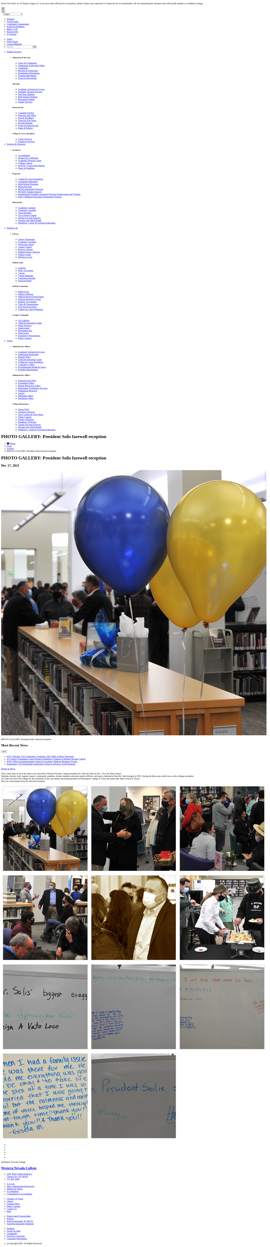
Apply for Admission (27, 63)
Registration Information (29, 73)
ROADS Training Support (29, 192)
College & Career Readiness (30, 179)
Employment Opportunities (19, 1216)
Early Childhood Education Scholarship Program (39, 197)
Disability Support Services (30, 92)
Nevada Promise (25, 123)
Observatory (23, 333)
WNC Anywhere (25, 270)
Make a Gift (12, 29)
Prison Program (25, 187)
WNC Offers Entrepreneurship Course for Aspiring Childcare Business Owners (42, 761)
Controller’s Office (26, 364)
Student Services (14, 52)
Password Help (25, 281)
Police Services (25, 325)
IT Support (11, 34)
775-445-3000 (13, 1179)
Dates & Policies (25, 128)
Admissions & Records (28, 354)
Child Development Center (30, 323)
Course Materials (14, 44)
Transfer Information (27, 75)
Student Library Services (29, 252)
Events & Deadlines (15, 26)
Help (9, 1211)
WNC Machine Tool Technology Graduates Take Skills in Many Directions (40, 756)
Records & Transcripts (28, 70)
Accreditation (24, 155)
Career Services (25, 139)
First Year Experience (27, 307)
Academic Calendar (27, 208)
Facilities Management (28, 369)
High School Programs (28, 184)
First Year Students (26, 94)
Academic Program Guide (29, 160)
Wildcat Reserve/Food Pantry (31, 297)
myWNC (22, 268)
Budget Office (24, 357)
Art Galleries (23, 320)
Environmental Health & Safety (32, 367)
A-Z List (10, 1184)
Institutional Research (27, 391)
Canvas (21, 273)
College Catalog (25, 163)
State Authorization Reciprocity (21, 1186)
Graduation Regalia (26, 278)
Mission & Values (14, 1189)
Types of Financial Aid (28, 125)
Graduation (23, 68)
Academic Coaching (27, 210)
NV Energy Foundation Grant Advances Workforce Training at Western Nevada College (46, 759)
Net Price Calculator (16, 1236)
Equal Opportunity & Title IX (20, 1221)
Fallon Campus (25, 338)
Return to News (8, 769)
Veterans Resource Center (29, 299)
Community (12, 1233)
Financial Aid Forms (27, 120)
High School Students (27, 97)
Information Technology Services (33, 388)
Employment (23, 328)
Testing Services (25, 102)
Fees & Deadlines (26, 118)
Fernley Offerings (26, 419)
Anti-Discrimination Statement (20, 1224)
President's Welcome (27, 422)
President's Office (26, 398)
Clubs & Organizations (28, 304)
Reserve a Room (25, 249)
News (9, 446)
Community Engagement (18, 24)
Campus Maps (13, 1204)
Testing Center (24, 254)
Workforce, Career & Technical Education (36, 223)
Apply (9, 39)
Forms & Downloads (27, 78)
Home (12, 443)
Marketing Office (25, 396)
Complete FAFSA (26, 113)
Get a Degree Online (27, 215)
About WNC (24, 409)
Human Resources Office (29, 386)
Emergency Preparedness (29, 335)
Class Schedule (25, 213)
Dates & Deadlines (26, 168)
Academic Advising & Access (31, 89)
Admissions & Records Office (31, 65)
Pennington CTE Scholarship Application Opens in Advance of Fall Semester (41, 764)
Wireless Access (25, 257)
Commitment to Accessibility (19, 1194)
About (9, 341)
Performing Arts (25, 330)
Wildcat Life (23, 291)
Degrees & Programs (16, 144)
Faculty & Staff (13, 1231)
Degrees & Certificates (28, 158)
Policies (10, 1218)
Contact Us (12, 1209)
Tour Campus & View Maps (30, 414)
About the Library (26, 244)
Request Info (12, 31)
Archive (10, 448)
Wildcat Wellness (25, 294)
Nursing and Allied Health (29, 220)
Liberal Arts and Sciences (29, 218)
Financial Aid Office (27, 115)
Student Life (12, 228)
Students (10, 19)
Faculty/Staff (12, 21)
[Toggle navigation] (4, 751)
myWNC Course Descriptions (31, 165)
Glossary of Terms (15, 1199)
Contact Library (25, 247)
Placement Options (26, 99)
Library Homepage (26, 239)
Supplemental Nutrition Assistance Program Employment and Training (49, 194)
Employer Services (26, 141)
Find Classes (12, 41)
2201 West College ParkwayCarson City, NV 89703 (19, 1175)
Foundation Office (26, 383)
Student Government (27, 302)
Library (21, 393)
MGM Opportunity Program (30, 189)
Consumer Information (17, 1238)
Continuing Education (28, 181)
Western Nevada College (19, 1168)
